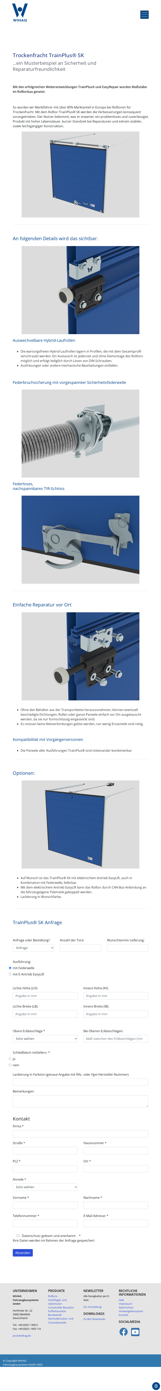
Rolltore (52, 1296)
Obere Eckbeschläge (29, 1031)
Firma (18, 1126)
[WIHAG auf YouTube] (135, 1334)
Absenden (22, 1253)
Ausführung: (22, 962)
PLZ (17, 1161)
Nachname (92, 1197)
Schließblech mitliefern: (31, 1052)
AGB (121, 1300)
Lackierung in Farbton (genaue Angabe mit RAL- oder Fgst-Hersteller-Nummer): (71, 1074)
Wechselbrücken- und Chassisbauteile (60, 1320)
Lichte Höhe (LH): (25, 988)
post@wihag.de (22, 1335)
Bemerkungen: (23, 1091)
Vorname (21, 1197)
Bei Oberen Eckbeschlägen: (103, 1031)
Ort (87, 1161)
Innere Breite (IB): (96, 1006)
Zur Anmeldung (92, 1307)
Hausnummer (95, 1143)
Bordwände (55, 1315)
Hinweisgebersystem (131, 1311)
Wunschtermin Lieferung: (126, 940)
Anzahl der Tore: (72, 940)
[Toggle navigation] (144, 15)
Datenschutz (126, 1307)
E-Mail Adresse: (95, 1216)
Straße (19, 1143)
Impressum (125, 1303)
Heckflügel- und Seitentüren (57, 1301)
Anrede (19, 1179)
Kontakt (123, 1315)
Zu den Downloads (94, 1319)
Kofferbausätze (57, 1311)
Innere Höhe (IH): (96, 988)
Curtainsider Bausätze (61, 1307)
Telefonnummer (26, 1216)
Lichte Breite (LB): (25, 1006)
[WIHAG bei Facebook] (124, 1334)
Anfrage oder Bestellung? (31, 940)
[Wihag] (20, 15)
